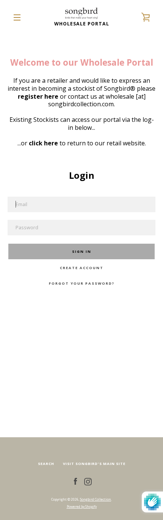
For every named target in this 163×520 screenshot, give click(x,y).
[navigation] (17, 17)
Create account (81, 267)
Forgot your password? (81, 283)
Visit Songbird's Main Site (94, 463)
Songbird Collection (95, 499)
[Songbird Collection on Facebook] (75, 481)
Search (46, 463)
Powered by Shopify (82, 506)
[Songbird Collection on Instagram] (88, 481)
